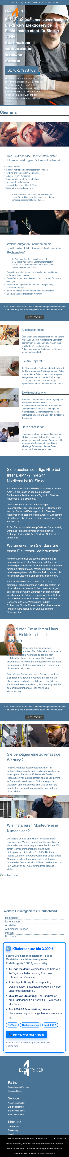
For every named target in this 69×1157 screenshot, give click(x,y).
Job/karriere (13, 1126)
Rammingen (12, 918)
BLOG (15, 3)
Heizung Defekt (15, 1090)
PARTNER (57, 3)
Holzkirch (10, 936)
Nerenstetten (12, 921)
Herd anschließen (16, 1114)
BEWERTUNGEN (32, 3)
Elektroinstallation (16, 1110)
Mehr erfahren (47, 1153)
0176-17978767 (22, 70)
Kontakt (11, 1134)
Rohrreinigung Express (18, 1087)
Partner (13, 1082)
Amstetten (11, 925)
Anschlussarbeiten (16, 1102)
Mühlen (9, 932)
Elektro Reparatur (16, 1106)
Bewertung (13, 1130)
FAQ (21, 3)
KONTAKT (46, 3)
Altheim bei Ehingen (16, 929)
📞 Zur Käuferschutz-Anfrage (26, 1034)
